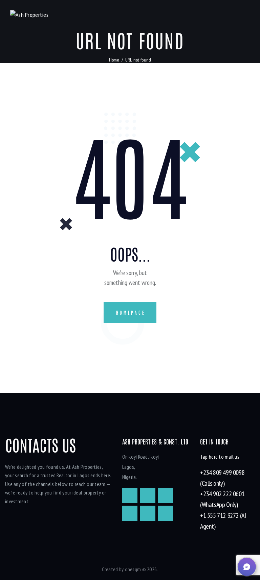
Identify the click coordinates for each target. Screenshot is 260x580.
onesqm (133, 569)
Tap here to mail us (219, 456)
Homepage (130, 312)
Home (114, 60)
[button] (247, 567)
